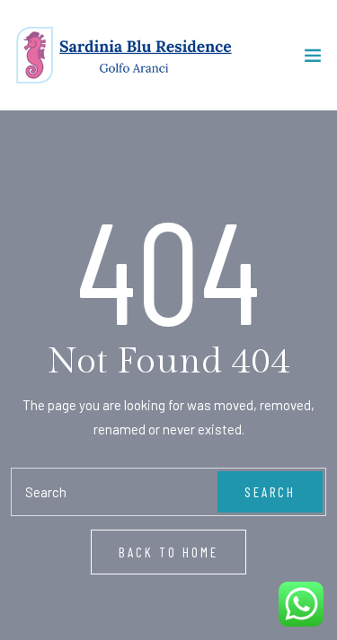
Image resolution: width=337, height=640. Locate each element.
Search (270, 492)
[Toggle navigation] (312, 59)
